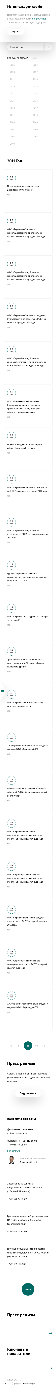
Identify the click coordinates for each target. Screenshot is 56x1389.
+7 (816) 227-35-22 (17, 1199)
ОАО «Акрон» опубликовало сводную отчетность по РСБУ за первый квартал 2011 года (28, 922)
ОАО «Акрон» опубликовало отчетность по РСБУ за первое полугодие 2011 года (28, 492)
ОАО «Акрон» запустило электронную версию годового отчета (28, 707)
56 (36, 1046)
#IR (8, 195)
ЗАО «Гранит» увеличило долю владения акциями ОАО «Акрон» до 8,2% (28, 750)
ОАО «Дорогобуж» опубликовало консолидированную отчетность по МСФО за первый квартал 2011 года (28, 879)
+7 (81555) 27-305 (16, 1264)
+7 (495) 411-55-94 (27, 1141)
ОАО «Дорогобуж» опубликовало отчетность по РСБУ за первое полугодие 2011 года (28, 535)
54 (19, 1046)
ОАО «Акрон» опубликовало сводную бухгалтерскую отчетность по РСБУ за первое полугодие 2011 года (28, 319)
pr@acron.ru (13, 1151)
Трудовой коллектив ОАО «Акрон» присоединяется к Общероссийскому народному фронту (28, 664)
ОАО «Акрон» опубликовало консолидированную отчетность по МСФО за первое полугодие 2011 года (28, 233)
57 (45, 1046)
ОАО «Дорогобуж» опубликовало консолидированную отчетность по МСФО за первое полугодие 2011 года (28, 276)
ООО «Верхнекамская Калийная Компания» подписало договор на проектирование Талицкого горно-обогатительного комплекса (28, 406)
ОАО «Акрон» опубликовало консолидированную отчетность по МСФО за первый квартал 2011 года (28, 836)
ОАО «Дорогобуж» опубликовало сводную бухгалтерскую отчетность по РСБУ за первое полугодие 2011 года (28, 363)
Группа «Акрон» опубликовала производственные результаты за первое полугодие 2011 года (28, 578)
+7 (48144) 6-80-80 (17, 1231)
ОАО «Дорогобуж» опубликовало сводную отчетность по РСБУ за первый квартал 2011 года (28, 965)
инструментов (39, 18)
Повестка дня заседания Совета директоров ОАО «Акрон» (28, 190)
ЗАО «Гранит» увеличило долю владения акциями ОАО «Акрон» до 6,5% (28, 1008)
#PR (9, 625)
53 (10, 1046)
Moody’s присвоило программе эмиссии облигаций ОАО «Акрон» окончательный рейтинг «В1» (28, 793)
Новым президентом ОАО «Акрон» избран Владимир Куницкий (28, 449)
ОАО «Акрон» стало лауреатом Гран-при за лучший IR (28, 621)
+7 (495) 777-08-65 (17, 1144)
